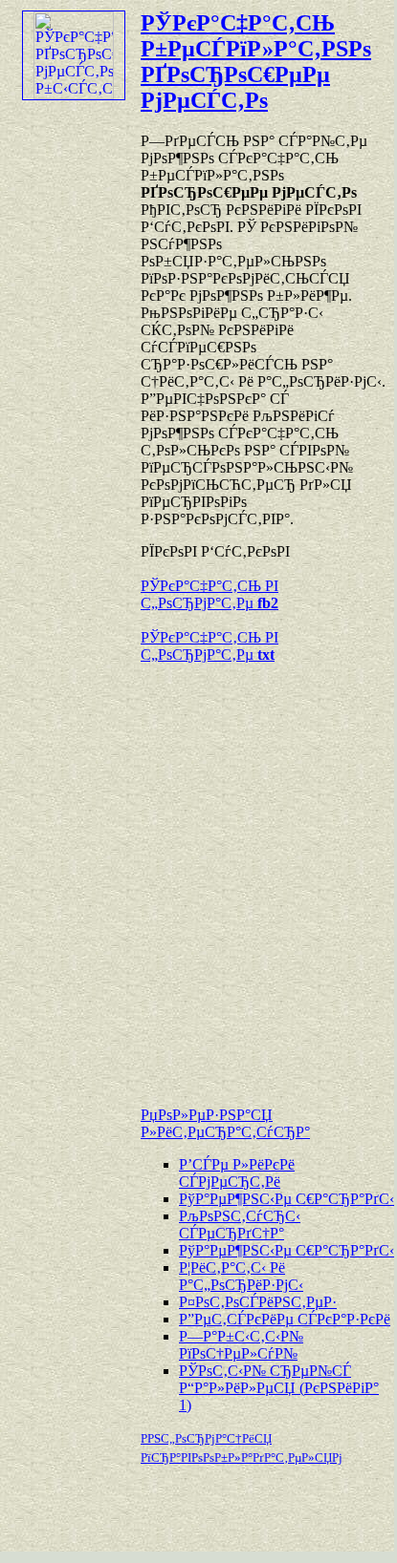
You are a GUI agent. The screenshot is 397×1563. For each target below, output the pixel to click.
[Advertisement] (197, 875)
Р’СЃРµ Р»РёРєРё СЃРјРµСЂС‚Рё (237, 1173)
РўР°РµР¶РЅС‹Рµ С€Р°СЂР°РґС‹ (286, 1199)
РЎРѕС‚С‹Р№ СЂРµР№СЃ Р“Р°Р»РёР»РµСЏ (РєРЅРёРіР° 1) (279, 1387)
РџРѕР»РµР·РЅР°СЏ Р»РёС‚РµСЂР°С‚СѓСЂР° (225, 1123)
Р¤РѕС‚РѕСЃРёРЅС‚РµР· (258, 1302)
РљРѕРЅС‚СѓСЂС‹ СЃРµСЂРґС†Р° (239, 1224)
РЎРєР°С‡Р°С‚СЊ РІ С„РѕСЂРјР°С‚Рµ (209, 594)
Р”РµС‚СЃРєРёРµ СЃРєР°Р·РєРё (284, 1319)
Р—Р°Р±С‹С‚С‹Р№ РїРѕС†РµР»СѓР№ (241, 1345)
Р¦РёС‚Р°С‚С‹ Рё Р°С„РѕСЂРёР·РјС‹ (241, 1276)
